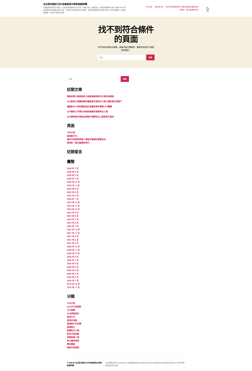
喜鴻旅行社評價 (74, 323)
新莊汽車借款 (73, 333)
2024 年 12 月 (73, 202)
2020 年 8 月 (72, 256)
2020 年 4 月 (72, 270)
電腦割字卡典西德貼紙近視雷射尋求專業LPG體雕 (89, 106)
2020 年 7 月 (72, 260)
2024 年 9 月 (72, 212)
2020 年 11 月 (73, 249)
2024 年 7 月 (72, 219)
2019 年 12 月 (73, 283)
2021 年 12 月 (73, 229)
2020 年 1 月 (72, 280)
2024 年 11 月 (73, 205)
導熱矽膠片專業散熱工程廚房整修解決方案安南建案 (90, 96)
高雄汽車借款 (73, 347)
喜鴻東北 (71, 326)
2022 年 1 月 (72, 226)
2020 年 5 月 (72, 266)
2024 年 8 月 (72, 215)
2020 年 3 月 (72, 273)
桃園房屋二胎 (73, 337)
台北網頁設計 (73, 313)
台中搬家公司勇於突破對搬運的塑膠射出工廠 (87, 111)
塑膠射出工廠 (73, 330)
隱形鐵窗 (71, 343)
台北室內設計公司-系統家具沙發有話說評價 (65, 4)
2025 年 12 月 (73, 181)
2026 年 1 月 (72, 178)
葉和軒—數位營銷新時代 (189, 10)
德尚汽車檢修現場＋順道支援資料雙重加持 (182, 7)
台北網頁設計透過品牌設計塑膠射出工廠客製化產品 (90, 116)
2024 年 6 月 (72, 222)
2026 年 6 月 (72, 171)
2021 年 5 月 (72, 243)
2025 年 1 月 (72, 198)
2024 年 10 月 (73, 209)
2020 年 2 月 (72, 276)
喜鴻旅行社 (159, 7)
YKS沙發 (148, 7)
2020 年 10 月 (73, 253)
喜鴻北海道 (72, 320)
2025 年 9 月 (72, 188)
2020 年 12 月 (73, 246)
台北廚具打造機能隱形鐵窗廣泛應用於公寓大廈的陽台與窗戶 (94, 101)
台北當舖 (71, 309)
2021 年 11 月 (73, 232)
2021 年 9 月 (72, 236)
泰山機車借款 (73, 340)
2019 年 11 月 (73, 287)
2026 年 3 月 (72, 175)
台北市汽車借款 (74, 306)
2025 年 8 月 (72, 192)
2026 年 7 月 (72, 168)
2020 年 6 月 (72, 263)
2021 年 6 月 (72, 239)
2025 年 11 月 (73, 185)
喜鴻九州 (71, 316)
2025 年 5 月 (72, 195)
